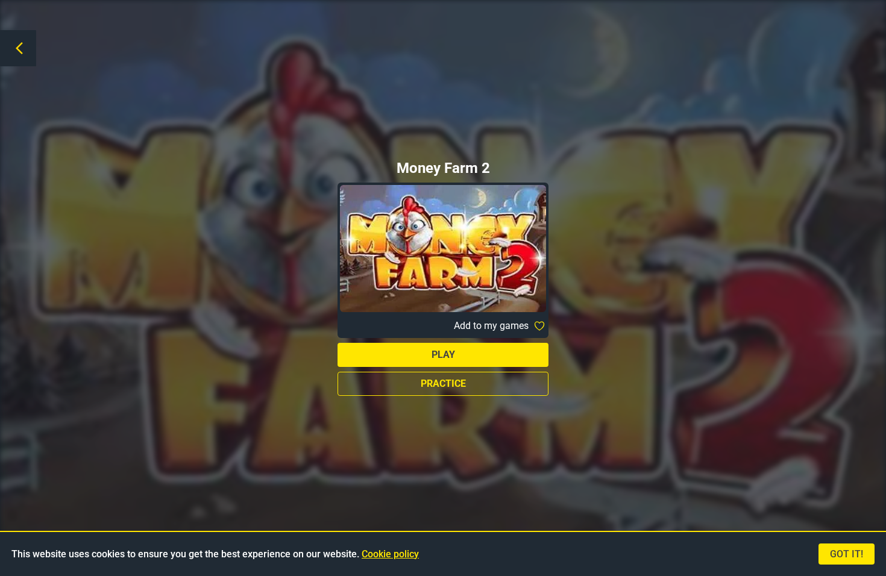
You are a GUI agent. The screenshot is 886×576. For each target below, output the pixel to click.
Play (443, 354)
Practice (443, 383)
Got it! (846, 554)
